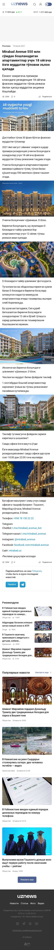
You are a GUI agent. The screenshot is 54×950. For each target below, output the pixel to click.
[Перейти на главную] (19, 4)
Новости (14, 903)
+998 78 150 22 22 (23, 518)
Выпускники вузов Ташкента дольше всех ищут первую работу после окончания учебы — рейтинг (26, 863)
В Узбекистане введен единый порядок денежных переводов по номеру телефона (25, 812)
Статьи (24, 903)
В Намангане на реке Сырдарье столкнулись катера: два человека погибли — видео (22, 762)
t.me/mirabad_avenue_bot (27, 528)
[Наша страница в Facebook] (30, 923)
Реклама (6, 46)
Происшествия (8, 771)
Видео (41, 903)
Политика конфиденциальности (27, 930)
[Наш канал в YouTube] (36, 923)
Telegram (37, 571)
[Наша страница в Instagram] (17, 923)
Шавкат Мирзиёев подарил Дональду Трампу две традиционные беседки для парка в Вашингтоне (25, 712)
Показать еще (27, 880)
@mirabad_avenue (25, 539)
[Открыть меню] (3, 4)
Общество (6, 720)
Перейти (12, 584)
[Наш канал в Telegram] (23, 923)
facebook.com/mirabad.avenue (31, 544)
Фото (33, 903)
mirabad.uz (15, 550)
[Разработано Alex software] (27, 944)
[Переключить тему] (48, 4)
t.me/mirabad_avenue (33, 533)
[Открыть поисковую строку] (34, 4)
